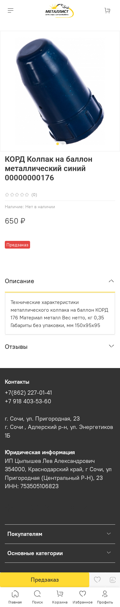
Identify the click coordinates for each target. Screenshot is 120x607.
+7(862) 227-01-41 (28, 392)
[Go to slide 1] (57, 144)
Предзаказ (45, 579)
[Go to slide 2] (62, 144)
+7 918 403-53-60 (28, 401)
